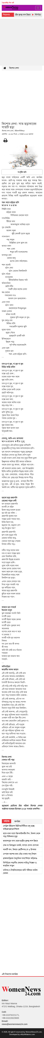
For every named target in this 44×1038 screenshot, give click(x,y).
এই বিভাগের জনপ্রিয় (10, 974)
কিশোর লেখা (14, 68)
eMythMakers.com (27, 1034)
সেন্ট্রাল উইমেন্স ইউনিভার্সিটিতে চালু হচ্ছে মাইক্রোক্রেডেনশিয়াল (18, 827)
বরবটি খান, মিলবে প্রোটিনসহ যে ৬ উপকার (19, 849)
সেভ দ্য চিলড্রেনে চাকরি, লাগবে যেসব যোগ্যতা (21, 845)
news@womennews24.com (14, 1024)
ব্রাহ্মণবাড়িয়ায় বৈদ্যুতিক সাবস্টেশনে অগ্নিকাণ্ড (20, 858)
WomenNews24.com (34, 1032)
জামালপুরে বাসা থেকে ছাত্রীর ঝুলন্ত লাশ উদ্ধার (20, 840)
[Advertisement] (22, 42)
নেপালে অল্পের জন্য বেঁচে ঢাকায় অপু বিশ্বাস (19, 853)
